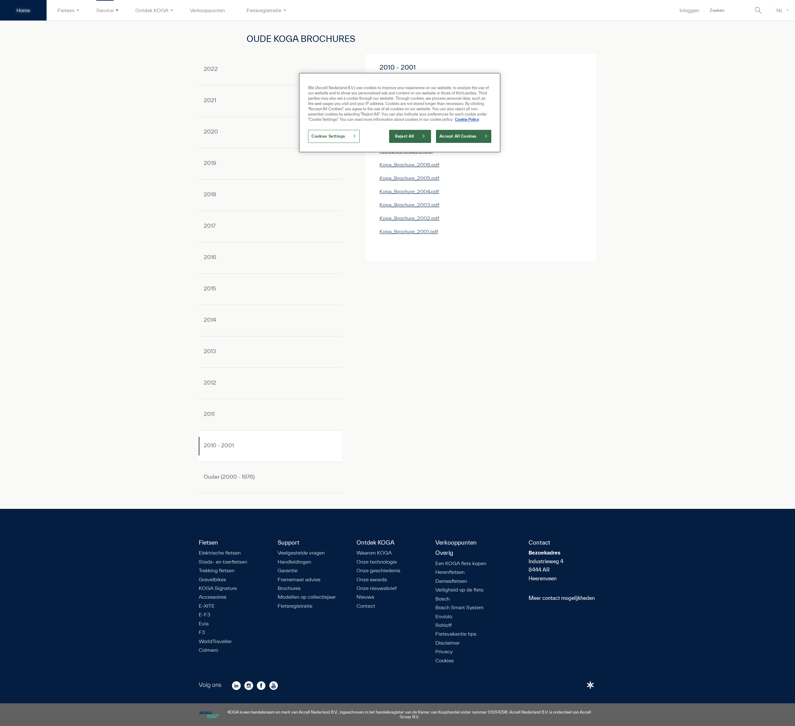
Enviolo (443, 616)
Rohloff (443, 625)
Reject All (404, 136)
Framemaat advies (299, 579)
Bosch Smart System (459, 607)
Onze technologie (377, 561)
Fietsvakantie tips (455, 633)
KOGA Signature (218, 588)
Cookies (444, 660)
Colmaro (208, 649)
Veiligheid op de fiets (459, 589)
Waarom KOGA (374, 552)
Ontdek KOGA (151, 10)
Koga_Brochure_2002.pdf (409, 218)
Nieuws (365, 596)
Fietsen (66, 10)
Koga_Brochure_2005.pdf (409, 178)
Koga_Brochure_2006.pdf (409, 164)
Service (105, 10)
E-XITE (207, 605)
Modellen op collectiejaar (307, 596)
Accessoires (212, 596)
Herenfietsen (450, 571)
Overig (444, 553)
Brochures (289, 588)
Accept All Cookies (458, 136)
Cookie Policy (467, 119)
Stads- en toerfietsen (223, 561)
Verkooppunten (207, 10)
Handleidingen (294, 561)
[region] (400, 113)
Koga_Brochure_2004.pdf (409, 191)
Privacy (443, 651)
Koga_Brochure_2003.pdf (409, 205)
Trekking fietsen (216, 570)
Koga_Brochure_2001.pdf (408, 231)
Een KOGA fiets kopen (460, 563)
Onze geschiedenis (378, 570)
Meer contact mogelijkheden (562, 598)
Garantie (288, 570)
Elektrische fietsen (220, 552)
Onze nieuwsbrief (377, 588)
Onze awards (372, 579)
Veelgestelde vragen (301, 552)
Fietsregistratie (264, 10)
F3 (202, 632)
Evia (204, 623)
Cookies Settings (328, 136)
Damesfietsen (451, 580)
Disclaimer (447, 642)
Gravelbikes (212, 579)
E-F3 (204, 614)
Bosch (442, 598)
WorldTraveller (215, 641)
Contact (366, 605)
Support (288, 543)
